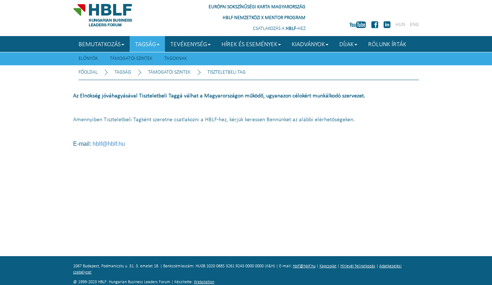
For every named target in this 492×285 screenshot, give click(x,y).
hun (400, 24)
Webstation (204, 282)
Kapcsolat (327, 266)
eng (414, 24)
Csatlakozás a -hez (279, 28)
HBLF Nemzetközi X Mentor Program (264, 18)
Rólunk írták (387, 44)
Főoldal (88, 72)
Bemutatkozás (100, 44)
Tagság (145, 44)
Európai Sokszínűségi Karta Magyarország (257, 7)
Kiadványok (308, 44)
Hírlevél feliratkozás (357, 266)
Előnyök (88, 58)
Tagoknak (175, 58)
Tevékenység (188, 44)
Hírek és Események (249, 44)
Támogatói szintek (131, 58)
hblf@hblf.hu (109, 144)
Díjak (346, 44)
